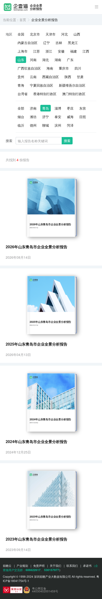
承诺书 (87, 566)
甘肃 (80, 76)
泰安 (58, 116)
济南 (33, 108)
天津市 (51, 34)
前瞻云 (7, 566)
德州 (33, 125)
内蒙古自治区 (27, 42)
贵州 (21, 76)
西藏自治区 (50, 76)
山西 (77, 34)
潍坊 (33, 116)
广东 (70, 59)
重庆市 (64, 68)
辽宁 (46, 42)
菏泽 (70, 125)
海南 (49, 68)
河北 (64, 34)
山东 (21, 59)
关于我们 (55, 566)
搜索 (67, 140)
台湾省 (23, 93)
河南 (33, 59)
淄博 (58, 108)
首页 (22, 19)
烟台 (21, 116)
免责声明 (39, 566)
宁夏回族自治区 (41, 85)
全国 (21, 34)
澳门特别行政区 (73, 93)
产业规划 (22, 566)
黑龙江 (73, 42)
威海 (70, 116)
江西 (86, 51)
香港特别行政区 (44, 93)
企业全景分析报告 (36, 7)
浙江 (49, 51)
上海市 (23, 51)
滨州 (58, 125)
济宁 (45, 116)
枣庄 (70, 108)
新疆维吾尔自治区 (72, 85)
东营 (82, 108)
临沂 (21, 125)
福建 (73, 51)
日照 (82, 116)
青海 (21, 85)
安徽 (61, 51)
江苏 (36, 51)
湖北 (45, 59)
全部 (21, 108)
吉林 (59, 42)
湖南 (58, 59)
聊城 (45, 125)
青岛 (45, 108)
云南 (33, 76)
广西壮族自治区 (29, 68)
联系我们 (72, 566)
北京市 (35, 34)
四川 (77, 68)
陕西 (68, 76)
